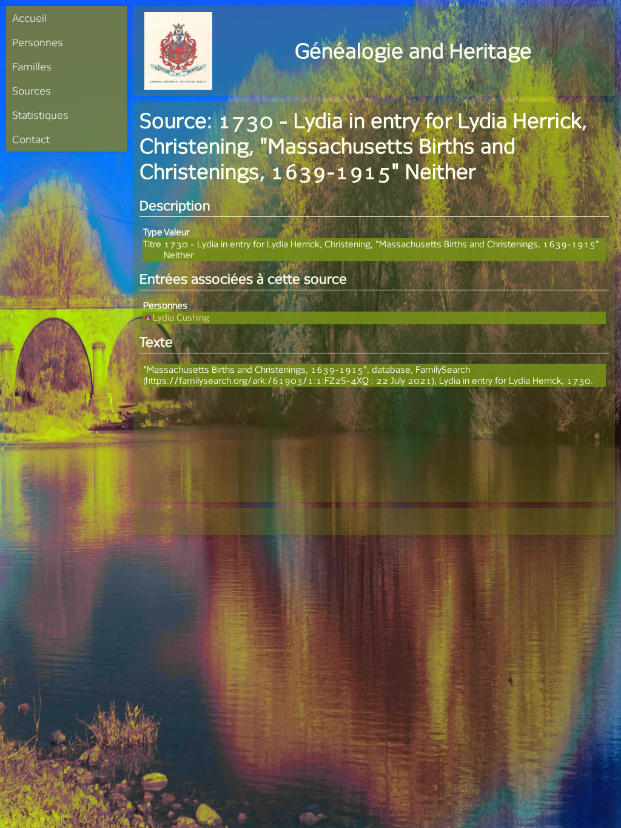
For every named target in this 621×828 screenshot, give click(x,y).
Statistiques (40, 115)
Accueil (29, 18)
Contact (31, 139)
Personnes (37, 42)
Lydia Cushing (181, 317)
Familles (32, 66)
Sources (31, 90)
